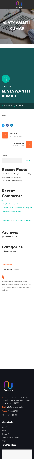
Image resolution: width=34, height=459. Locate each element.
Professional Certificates (10, 437)
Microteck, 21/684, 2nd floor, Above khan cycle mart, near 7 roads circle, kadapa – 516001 (16, 400)
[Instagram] (2, 415)
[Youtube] (12, 415)
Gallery (4, 430)
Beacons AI (7, 220)
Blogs (4, 441)
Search (4, 155)
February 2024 (11, 237)
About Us (5, 427)
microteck (7, 87)
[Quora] (16, 415)
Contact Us (5, 434)
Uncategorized (10, 251)
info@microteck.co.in (14, 407)
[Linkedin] (9, 415)
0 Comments (8, 106)
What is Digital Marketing (13, 181)
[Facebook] (6, 415)
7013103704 (13, 411)
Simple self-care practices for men (14, 204)
